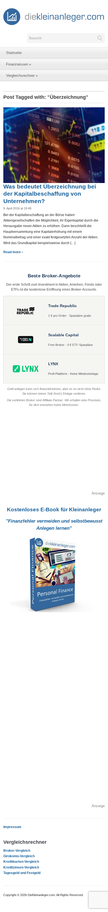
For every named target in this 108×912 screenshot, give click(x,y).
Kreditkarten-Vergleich (21, 862)
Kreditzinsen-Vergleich (21, 867)
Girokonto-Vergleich (19, 856)
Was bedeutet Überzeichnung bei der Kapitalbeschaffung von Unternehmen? (49, 193)
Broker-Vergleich (16, 851)
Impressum (12, 827)
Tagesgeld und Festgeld (21, 873)
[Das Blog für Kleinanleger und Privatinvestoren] (54, 16)
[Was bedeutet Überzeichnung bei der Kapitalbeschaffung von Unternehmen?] (54, 145)
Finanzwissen (18, 64)
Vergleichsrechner (22, 75)
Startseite (14, 53)
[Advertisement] (54, 452)
